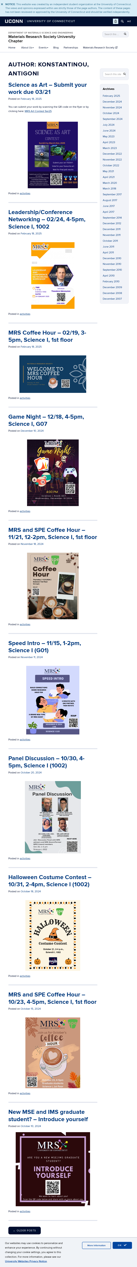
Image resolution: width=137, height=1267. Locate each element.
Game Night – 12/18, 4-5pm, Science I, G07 (46, 420)
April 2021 (108, 177)
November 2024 (112, 107)
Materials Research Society (98, 47)
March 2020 (110, 183)
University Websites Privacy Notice (26, 1261)
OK (120, 1245)
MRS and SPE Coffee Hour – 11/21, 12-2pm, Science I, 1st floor (52, 533)
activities (25, 314)
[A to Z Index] (129, 21)
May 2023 (108, 136)
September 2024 (112, 119)
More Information (96, 1245)
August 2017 (110, 200)
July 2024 (108, 125)
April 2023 (109, 142)
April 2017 (108, 212)
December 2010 (112, 258)
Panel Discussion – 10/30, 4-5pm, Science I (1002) (46, 762)
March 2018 (109, 188)
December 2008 (112, 293)
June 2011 (108, 246)
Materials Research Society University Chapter (41, 38)
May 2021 (108, 171)
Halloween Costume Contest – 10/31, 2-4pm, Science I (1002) (49, 881)
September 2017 (112, 194)
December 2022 (112, 153)
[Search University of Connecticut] (122, 21)
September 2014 (112, 217)
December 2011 (111, 229)
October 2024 (111, 113)
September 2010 (112, 270)
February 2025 (111, 96)
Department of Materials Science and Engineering (40, 32)
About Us (26, 47)
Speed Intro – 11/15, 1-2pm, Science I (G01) (44, 647)
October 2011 (110, 241)
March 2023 (110, 148)
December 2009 (112, 287)
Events (43, 47)
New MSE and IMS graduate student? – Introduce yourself (48, 1115)
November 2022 (112, 159)
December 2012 (112, 223)
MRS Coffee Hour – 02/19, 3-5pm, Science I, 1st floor (47, 336)
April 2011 (108, 252)
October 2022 (111, 165)
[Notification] (115, 21)
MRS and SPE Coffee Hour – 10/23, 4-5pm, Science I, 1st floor (52, 998)
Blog (56, 47)
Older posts (24, 1230)
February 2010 (111, 281)
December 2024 (112, 101)
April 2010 (109, 275)
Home (11, 47)
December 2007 (112, 298)
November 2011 (111, 235)
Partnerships (71, 47)
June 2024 (109, 130)
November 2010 (112, 264)
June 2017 (109, 206)
